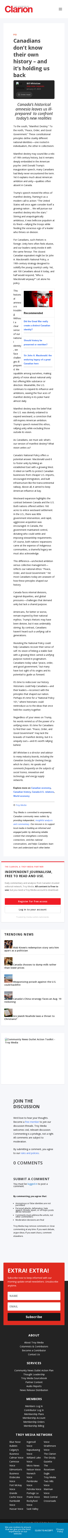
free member (32, 1121)
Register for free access (32, 901)
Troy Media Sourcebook (34, 1378)
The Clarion (50, 1453)
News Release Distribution (34, 1390)
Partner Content (34, 1382)
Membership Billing (34, 1425)
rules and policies (30, 1153)
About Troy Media (34, 1342)
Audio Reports (34, 1386)
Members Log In (34, 1406)
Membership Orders (34, 1421)
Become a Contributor (34, 1350)
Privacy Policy (60, 1530)
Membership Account (34, 1417)
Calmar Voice (16, 1457)
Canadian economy (41, 788)
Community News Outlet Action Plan (33, 1370)
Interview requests (35, 86)
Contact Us (34, 1354)
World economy (21, 796)
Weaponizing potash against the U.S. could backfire (30, 983)
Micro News (33, 1465)
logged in (32, 1183)
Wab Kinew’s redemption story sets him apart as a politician (31, 949)
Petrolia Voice (34, 1489)
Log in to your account (33, 909)
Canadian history (22, 792)
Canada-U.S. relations (43, 792)
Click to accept (44, 1530)
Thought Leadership (34, 1374)
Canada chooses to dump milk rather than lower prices (30, 966)
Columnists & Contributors (34, 1346)
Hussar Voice (16, 1508)
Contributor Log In (34, 1410)
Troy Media (21, 805)
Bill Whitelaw (33, 83)
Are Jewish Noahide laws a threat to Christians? (29, 1017)
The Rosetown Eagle (49, 1469)
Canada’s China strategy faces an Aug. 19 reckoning (32, 1000)
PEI (15, 34)
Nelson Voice (34, 1469)
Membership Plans (34, 1414)
